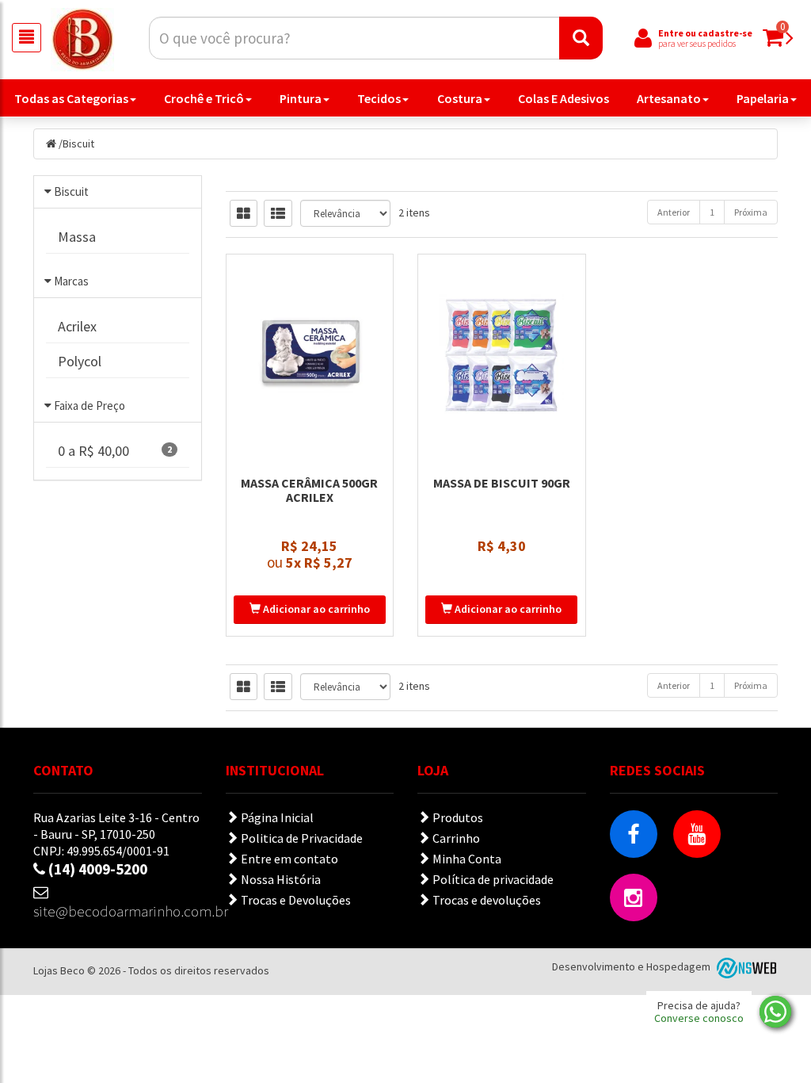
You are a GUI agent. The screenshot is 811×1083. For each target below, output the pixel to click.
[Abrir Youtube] (697, 834)
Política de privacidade (492, 879)
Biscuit (78, 143)
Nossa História (279, 879)
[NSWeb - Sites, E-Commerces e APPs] (745, 966)
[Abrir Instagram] (633, 897)
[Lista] (278, 213)
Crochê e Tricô (204, 98)
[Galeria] (243, 213)
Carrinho (455, 838)
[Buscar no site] (581, 38)
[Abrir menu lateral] (26, 37)
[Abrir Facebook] (633, 834)
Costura (459, 98)
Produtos (456, 817)
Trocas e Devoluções (294, 900)
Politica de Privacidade (300, 838)
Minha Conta (465, 859)
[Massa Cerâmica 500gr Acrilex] (310, 355)
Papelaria (763, 98)
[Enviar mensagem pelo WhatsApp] (775, 1012)
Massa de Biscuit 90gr (501, 483)
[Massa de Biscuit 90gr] (501, 355)
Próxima (750, 212)
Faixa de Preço (89, 405)
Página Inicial (276, 817)
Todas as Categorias (71, 98)
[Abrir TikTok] (697, 897)
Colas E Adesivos (563, 98)
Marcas (71, 281)
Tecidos (379, 98)
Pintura (301, 98)
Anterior (673, 212)
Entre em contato (288, 859)
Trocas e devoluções (485, 900)
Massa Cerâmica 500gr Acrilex (309, 490)
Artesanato (669, 98)
